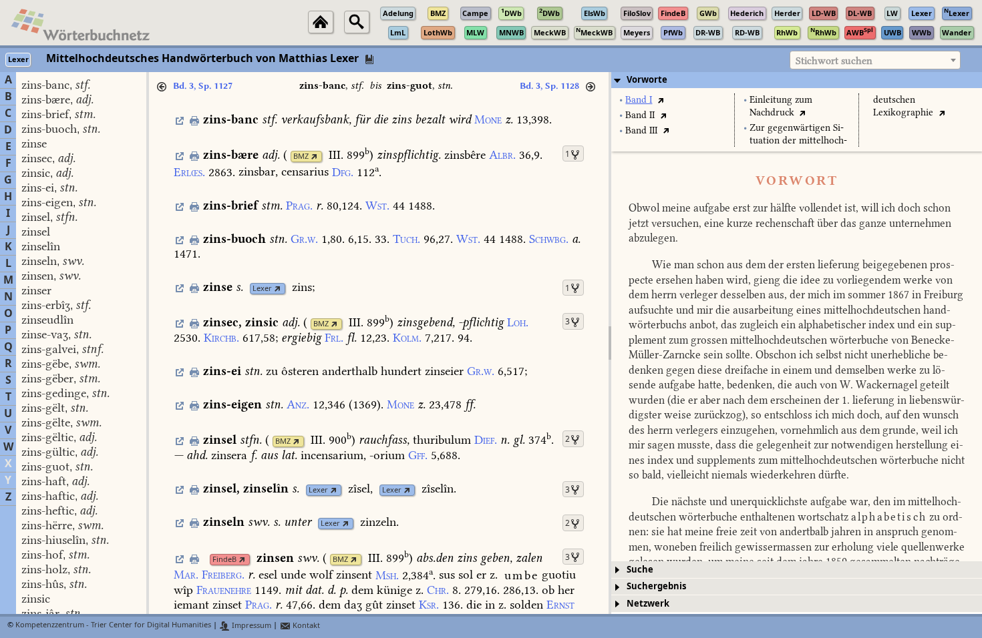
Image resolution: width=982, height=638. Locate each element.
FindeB (224, 560)
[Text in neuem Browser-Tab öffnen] (660, 99)
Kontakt (305, 626)
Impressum (250, 626)
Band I (638, 99)
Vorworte (647, 79)
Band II (640, 115)
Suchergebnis (656, 586)
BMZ (301, 156)
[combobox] (875, 60)
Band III (641, 130)
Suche (640, 569)
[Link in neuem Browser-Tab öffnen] (314, 156)
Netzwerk (648, 603)
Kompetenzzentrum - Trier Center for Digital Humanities (113, 626)
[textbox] (875, 60)
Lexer (262, 289)
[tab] (796, 80)
